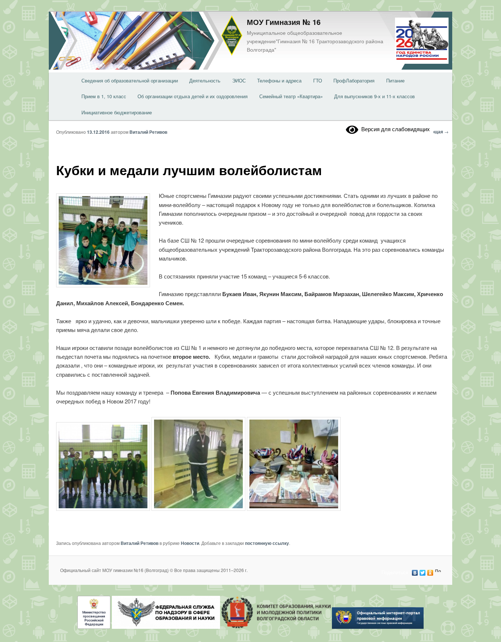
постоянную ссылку (267, 543)
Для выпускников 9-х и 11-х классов (374, 96)
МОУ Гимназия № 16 (284, 21)
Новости (190, 543)
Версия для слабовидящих (394, 129)
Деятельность (204, 80)
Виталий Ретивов (148, 132)
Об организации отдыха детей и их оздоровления (193, 96)
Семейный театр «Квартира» (291, 96)
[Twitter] (423, 571)
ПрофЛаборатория (353, 80)
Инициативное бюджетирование (116, 112)
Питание (395, 80)
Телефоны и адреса (279, 80)
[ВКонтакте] (415, 571)
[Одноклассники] (430, 571)
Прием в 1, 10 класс (103, 96)
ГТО (317, 80)
